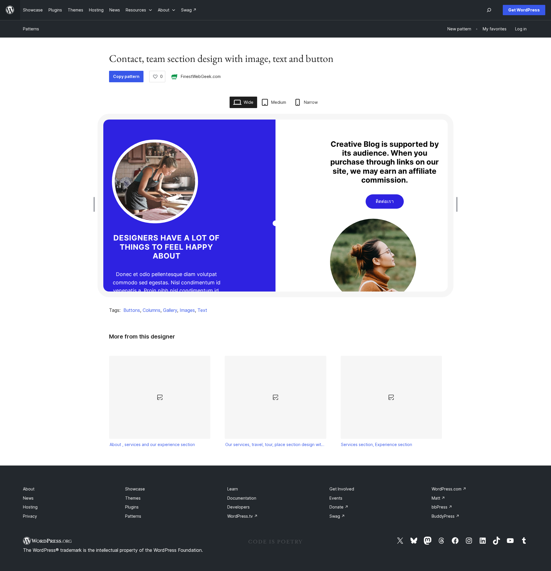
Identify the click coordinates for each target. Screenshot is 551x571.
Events (335, 498)
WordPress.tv (242, 516)
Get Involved (341, 488)
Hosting (30, 506)
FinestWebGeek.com (201, 76)
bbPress (442, 506)
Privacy (30, 516)
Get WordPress (524, 9)
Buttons (131, 310)
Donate (338, 506)
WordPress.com (449, 488)
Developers (238, 506)
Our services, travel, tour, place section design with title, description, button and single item (275, 444)
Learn (232, 488)
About (28, 488)
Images (187, 310)
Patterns (31, 28)
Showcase (135, 488)
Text (202, 310)
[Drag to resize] (96, 204)
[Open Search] (489, 10)
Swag (337, 516)
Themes (133, 498)
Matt (438, 498)
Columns (151, 310)
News (28, 498)
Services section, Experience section (376, 444)
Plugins (132, 506)
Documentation (241, 498)
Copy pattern (126, 76)
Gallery (170, 310)
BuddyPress (445, 516)
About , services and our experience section (152, 444)
